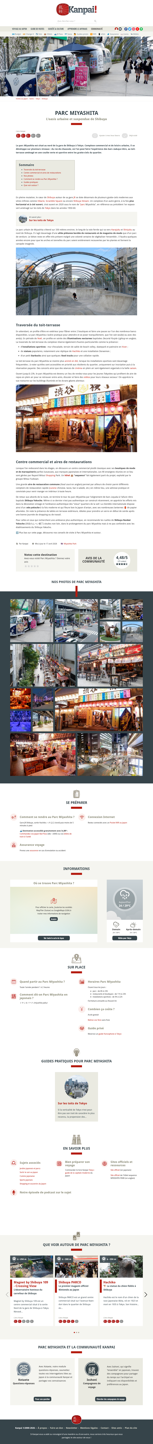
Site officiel (115, 1170)
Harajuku (115, 229)
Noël (39, 338)
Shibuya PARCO (70, 1282)
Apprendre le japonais (77, 28)
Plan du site (131, 1428)
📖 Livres (124, 34)
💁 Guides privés (81, 34)
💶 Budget (16, 34)
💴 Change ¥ (28, 34)
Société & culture (56, 28)
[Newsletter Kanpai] (120, 29)
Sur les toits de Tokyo (41, 220)
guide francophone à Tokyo (110, 1034)
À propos (42, 1428)
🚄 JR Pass (58, 34)
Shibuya (45, 99)
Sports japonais (26, 1180)
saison (133, 368)
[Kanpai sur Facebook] (126, 29)
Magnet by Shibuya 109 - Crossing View (31, 1284)
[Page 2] (76, 1332)
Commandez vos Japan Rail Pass (33, 833)
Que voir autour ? (31, 185)
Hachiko (76, 351)
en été (75, 361)
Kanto (32, 99)
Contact (105, 1428)
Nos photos (28, 175)
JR (74, 197)
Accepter (54, 919)
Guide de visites (37, 28)
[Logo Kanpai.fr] (76, 9)
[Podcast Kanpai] (141, 29)
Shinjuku (127, 229)
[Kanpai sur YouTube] (137, 29)
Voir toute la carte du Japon (54, 938)
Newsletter (71, 1428)
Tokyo (38, 99)
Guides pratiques (31, 182)
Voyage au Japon (19, 28)
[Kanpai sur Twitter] (129, 29)
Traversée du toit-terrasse (34, 169)
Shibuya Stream (81, 200)
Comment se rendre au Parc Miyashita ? (40, 179)
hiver (124, 346)
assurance (34, 850)
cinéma (78, 368)
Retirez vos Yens (94, 1020)
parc (83, 204)
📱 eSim (101, 34)
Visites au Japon (22, 99)
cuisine (53, 487)
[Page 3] (78, 1332)
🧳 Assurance (113, 34)
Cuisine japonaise (27, 1176)
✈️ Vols (39, 34)
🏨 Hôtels (48, 34)
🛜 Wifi (93, 34)
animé (68, 361)
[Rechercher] (95, 21)
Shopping (50, 475)
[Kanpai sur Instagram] (133, 29)
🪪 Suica (68, 34)
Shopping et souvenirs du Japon (33, 1183)
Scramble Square (54, 200)
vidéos (87, 377)
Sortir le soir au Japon (29, 1172)
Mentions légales (89, 1428)
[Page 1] (74, 1332)
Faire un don (56, 1428)
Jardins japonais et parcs (30, 1168)
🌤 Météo (134, 34)
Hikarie (41, 200)
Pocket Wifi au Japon (118, 822)
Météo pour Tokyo (124, 938)
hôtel (67, 475)
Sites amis (116, 1428)
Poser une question (42, 1399)
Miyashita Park (70, 543)
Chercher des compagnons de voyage (111, 1399)
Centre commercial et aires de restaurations (42, 172)
